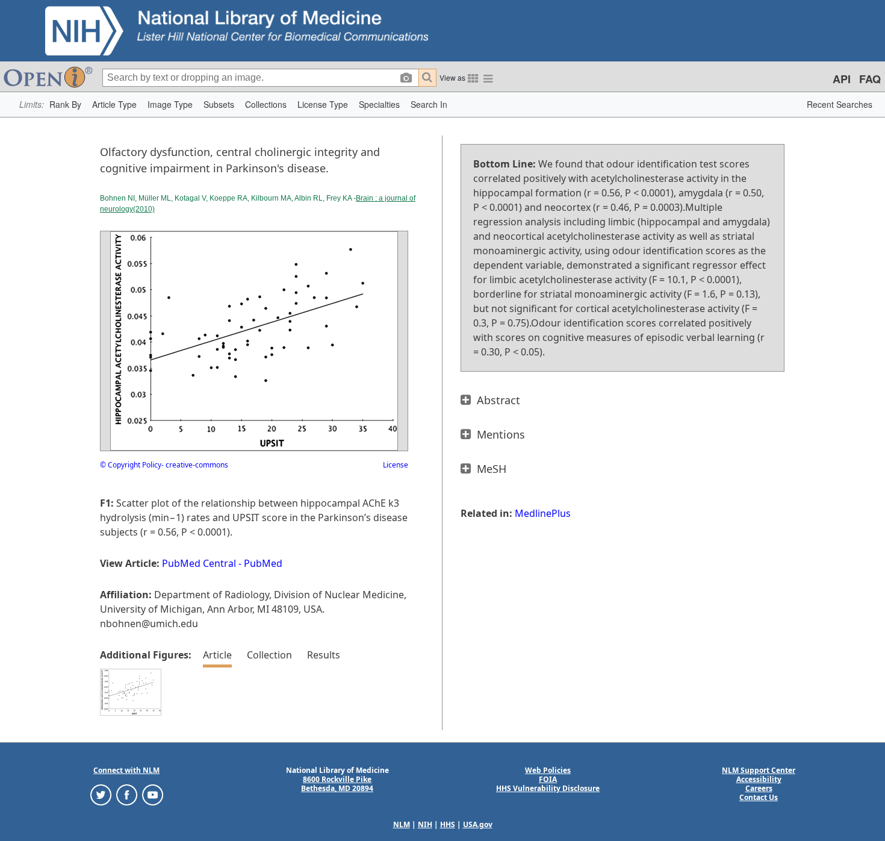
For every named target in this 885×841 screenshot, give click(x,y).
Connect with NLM (126, 770)
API (842, 79)
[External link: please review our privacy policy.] (100, 794)
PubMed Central (199, 563)
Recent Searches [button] (839, 104)
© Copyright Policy (130, 465)
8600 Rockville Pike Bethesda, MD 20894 (337, 783)
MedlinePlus (543, 513)
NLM (401, 824)
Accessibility (758, 779)
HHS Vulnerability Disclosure (548, 788)
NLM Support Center (758, 770)
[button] (65, 104)
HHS (447, 824)
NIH (425, 824)
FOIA (548, 779)
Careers (758, 788)
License (395, 465)
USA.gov (477, 824)
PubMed (263, 563)
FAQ (870, 79)
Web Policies (548, 770)
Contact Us (758, 797)
